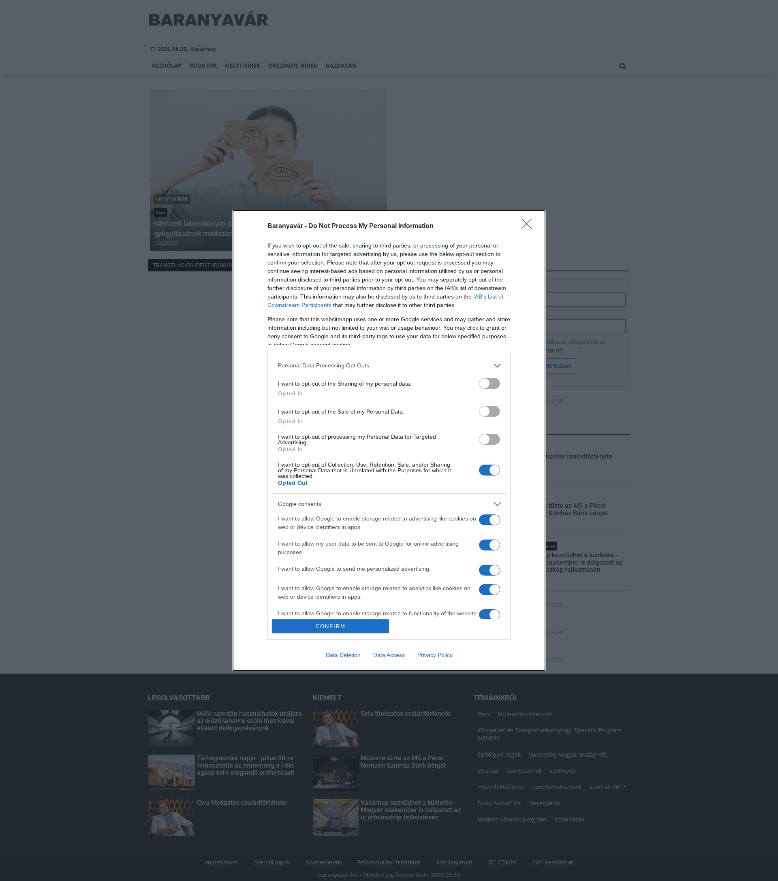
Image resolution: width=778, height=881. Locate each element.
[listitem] (389, 365)
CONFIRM (331, 626)
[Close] (529, 226)
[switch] (489, 383)
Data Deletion (343, 655)
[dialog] (389, 441)
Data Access (389, 655)
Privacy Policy (435, 655)
